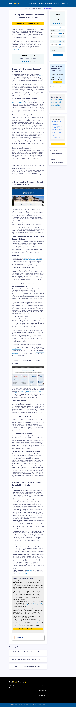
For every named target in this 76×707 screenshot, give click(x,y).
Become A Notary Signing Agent (57, 107)
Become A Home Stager (55, 105)
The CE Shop (16, 624)
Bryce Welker (20, 637)
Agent (30, 3)
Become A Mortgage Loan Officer (57, 104)
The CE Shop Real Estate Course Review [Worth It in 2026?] (25, 666)
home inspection (16, 349)
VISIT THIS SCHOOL (58, 54)
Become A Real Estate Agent (56, 99)
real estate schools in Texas (33, 604)
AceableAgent (23, 573)
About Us (41, 685)
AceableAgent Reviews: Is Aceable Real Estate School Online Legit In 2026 (27, 652)
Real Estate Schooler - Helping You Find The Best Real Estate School (23, 704)
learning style (15, 49)
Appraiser (35, 3)
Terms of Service (42, 693)
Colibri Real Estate (35, 622)
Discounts (63, 3)
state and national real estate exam (32, 259)
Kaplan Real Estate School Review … (57, 159)
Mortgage (49, 3)
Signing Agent (56, 3)
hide (61, 119)
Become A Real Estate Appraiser (57, 101)
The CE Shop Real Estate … (57, 162)
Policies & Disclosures (43, 690)
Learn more (60, 87)
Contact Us (41, 687)
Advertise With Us (42, 695)
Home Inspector (42, 3)
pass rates (29, 570)
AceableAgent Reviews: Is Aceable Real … (57, 154)
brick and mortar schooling (19, 102)
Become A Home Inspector (56, 102)
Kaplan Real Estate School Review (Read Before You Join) (25, 659)
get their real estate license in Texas (34, 295)
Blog (68, 3)
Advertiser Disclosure (49, 8)
